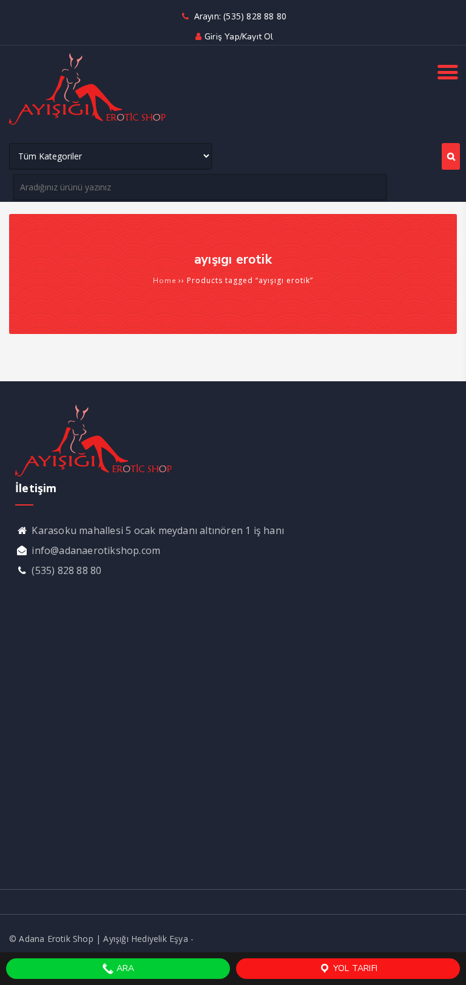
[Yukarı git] (445, 964)
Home (164, 280)
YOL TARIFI (354, 968)
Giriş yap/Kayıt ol (238, 36)
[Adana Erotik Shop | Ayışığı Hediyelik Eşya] (87, 123)
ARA (124, 968)
